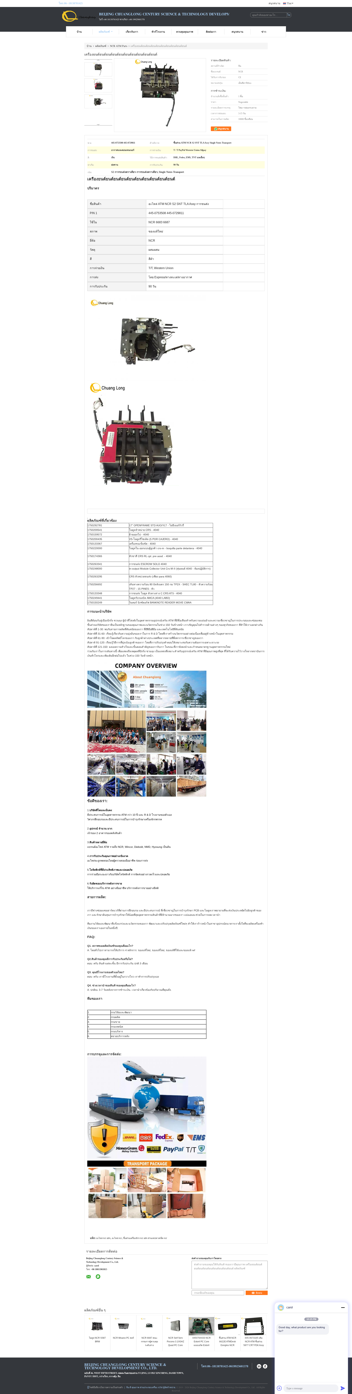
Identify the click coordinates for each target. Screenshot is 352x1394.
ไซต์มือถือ (94, 1387)
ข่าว (263, 32)
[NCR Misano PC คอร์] (123, 1326)
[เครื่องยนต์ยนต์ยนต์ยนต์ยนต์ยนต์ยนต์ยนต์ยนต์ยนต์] (98, 69)
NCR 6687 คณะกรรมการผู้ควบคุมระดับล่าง (149, 1342)
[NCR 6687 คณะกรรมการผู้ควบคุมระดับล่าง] (149, 1326)
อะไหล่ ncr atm (103, 1238)
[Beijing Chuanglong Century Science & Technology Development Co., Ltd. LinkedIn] (259, 1366)
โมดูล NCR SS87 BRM (97, 1340)
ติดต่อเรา (211, 32)
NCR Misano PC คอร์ (123, 1338)
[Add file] (279, 1388)
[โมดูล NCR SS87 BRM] (97, 1326)
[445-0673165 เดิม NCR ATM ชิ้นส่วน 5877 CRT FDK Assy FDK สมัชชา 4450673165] (253, 1326)
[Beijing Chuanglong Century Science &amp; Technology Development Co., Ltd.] (79, 16)
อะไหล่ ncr (117, 1238)
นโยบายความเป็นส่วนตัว (111, 1387)
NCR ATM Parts (118, 46)
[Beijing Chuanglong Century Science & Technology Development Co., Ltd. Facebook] (265, 1366)
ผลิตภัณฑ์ (104, 32)
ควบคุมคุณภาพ (184, 32)
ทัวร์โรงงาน (158, 32)
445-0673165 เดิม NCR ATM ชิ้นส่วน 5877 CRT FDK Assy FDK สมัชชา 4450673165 (253, 1345)
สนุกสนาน (274, 3)
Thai (289, 3)
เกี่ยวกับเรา (132, 32)
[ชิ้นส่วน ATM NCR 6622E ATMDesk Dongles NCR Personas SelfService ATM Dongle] (227, 1326)
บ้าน (79, 32)
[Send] (343, 1388)
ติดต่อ (259, 1293)
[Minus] (343, 1307)
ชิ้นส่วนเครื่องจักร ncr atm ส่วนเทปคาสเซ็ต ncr (145, 1238)
